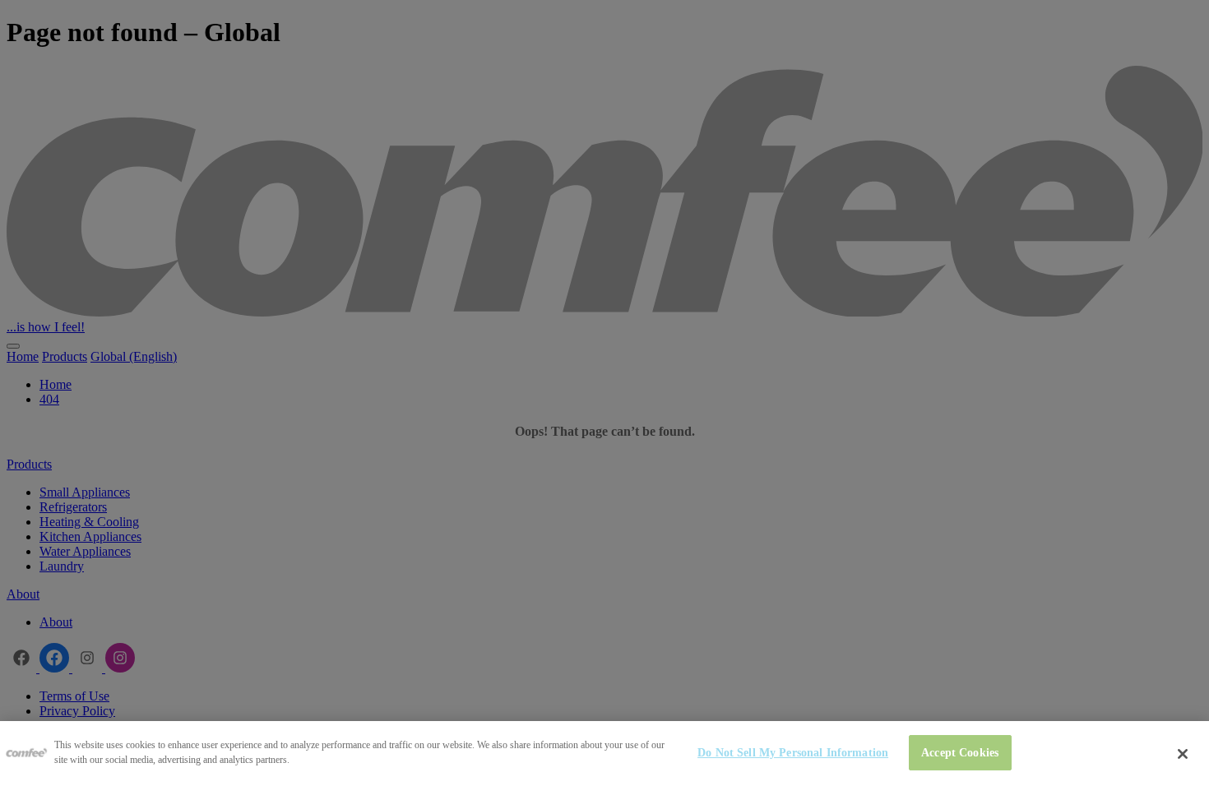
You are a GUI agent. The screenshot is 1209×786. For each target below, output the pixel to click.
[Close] (1183, 754)
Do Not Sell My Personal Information (792, 752)
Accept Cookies (959, 752)
